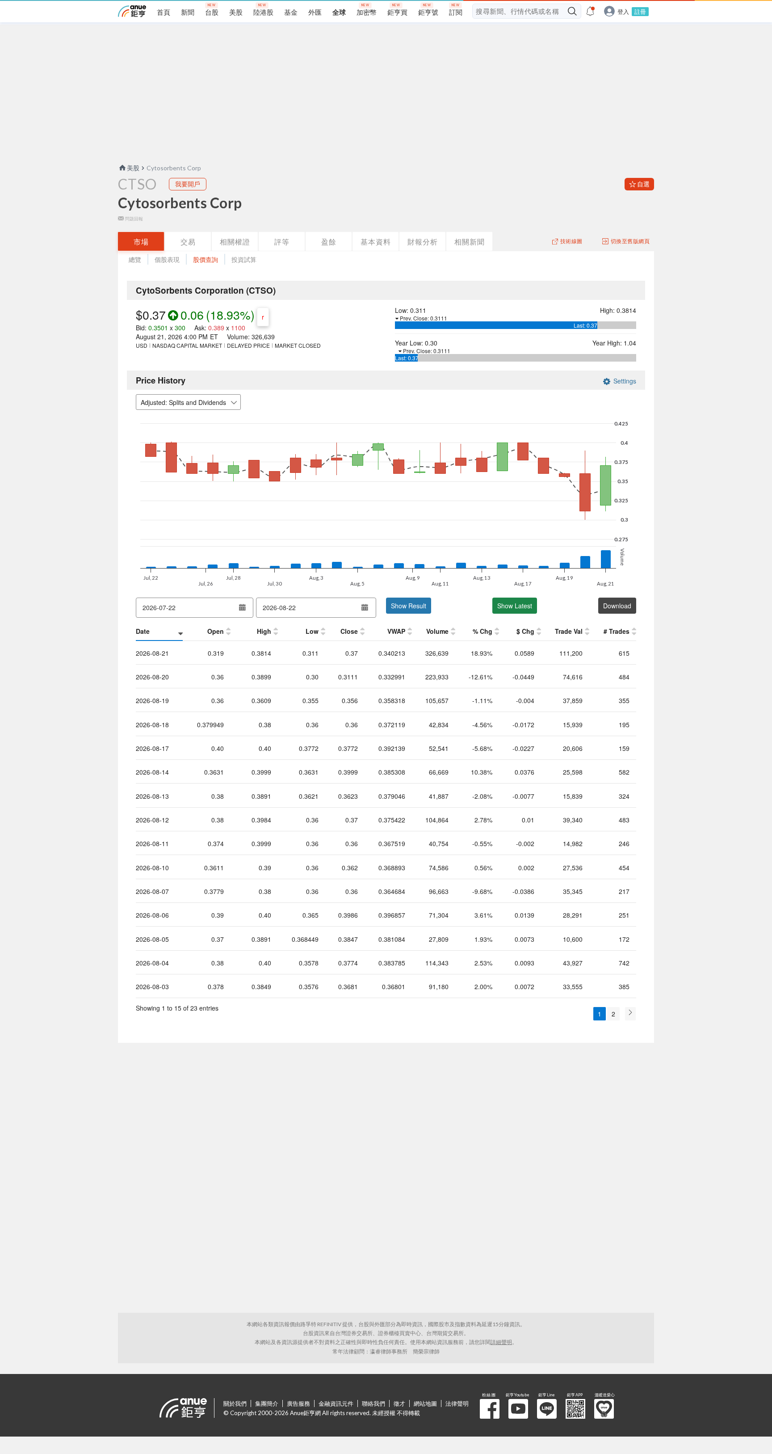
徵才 (399, 1403)
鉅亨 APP (575, 1409)
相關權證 (235, 241)
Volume (437, 631)
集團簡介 (266, 1403)
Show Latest (514, 605)
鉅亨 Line (547, 1409)
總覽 (135, 259)
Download (617, 605)
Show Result (408, 605)
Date (143, 631)
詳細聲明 (501, 1342)
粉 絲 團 (489, 1409)
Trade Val (569, 631)
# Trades (616, 631)
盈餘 (328, 241)
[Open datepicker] (242, 607)
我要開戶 (187, 184)
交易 (188, 241)
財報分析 (422, 241)
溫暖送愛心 (604, 1409)
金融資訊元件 (336, 1403)
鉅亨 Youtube (518, 1409)
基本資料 (376, 241)
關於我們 (235, 1403)
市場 (141, 241)
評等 (282, 241)
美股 (133, 168)
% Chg (482, 631)
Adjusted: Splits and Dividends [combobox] (183, 402)
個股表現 (167, 259)
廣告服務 (298, 1403)
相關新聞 (469, 241)
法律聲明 (457, 1403)
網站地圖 (425, 1403)
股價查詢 (205, 259)
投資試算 (243, 259)
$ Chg (525, 631)
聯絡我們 (373, 1403)
